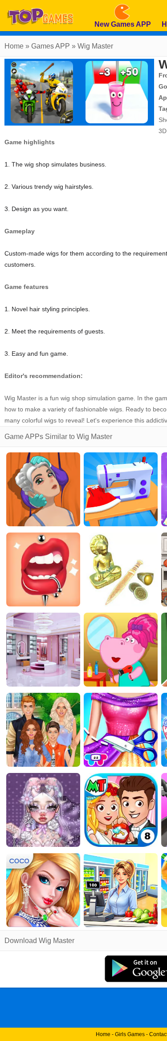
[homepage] (40, 3)
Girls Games (130, 1034)
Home (14, 46)
